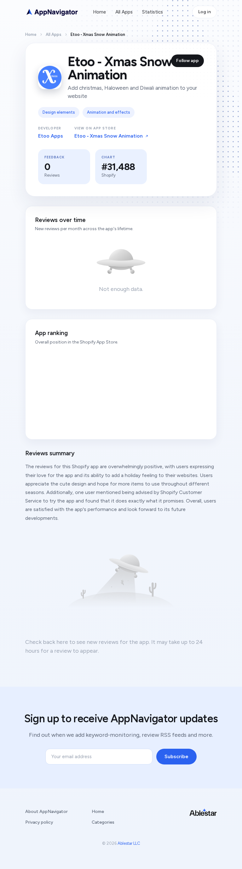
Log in (204, 11)
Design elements (59, 112)
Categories (103, 822)
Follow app (187, 60)
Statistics (152, 12)
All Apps (124, 12)
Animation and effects (108, 112)
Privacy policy (39, 822)
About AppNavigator (46, 811)
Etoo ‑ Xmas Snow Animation (108, 136)
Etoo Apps (50, 136)
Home (99, 12)
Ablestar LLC (129, 843)
